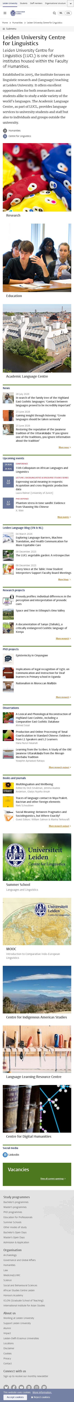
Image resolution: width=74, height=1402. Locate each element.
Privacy (7, 1358)
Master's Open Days (14, 1237)
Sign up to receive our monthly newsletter (25, 1376)
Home (5, 22)
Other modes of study (15, 1227)
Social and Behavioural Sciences (20, 1285)
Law (5, 1270)
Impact (7, 1333)
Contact (7, 1363)
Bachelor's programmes (15, 1202)
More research (62, 638)
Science (7, 1280)
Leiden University (10, 3)
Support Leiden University (17, 1323)
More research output (59, 767)
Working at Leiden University (18, 1318)
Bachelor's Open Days (15, 1232)
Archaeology (10, 1255)
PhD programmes (12, 1212)
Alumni (7, 1328)
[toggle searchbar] (54, 13)
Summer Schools (12, 1222)
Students (23, 3)
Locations (8, 1343)
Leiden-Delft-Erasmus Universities (21, 1338)
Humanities (17, 22)
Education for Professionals (17, 1217)
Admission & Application (16, 1242)
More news (64, 447)
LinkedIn (11, 1155)
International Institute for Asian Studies (24, 1305)
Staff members (36, 3)
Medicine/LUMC (11, 1275)
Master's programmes (15, 1207)
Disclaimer (8, 1348)
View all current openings (52, 1178)
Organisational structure (55, 3)
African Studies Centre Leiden (19, 1290)
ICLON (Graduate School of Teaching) (23, 1300)
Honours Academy (13, 1295)
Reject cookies (42, 1397)
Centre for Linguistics (20, 136)
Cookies (7, 1353)
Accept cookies (15, 1397)
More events (63, 517)
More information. (42, 1392)
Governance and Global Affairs (19, 1260)
